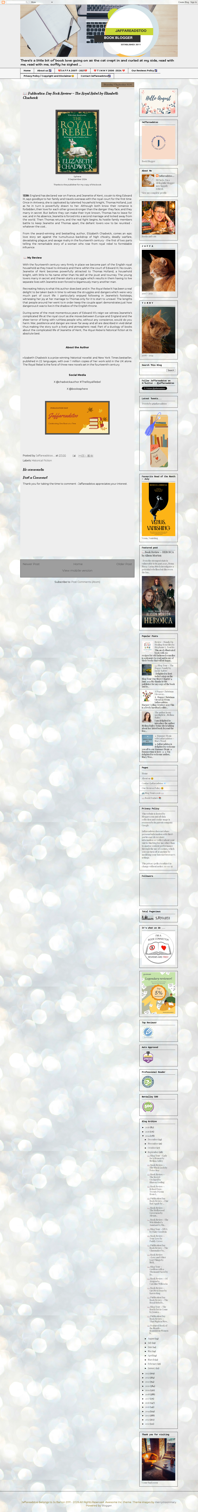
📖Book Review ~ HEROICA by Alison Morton (158, 553)
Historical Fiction (42, 460)
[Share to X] (85, 455)
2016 (147, 1402)
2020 (147, 1386)
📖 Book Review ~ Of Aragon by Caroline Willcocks (157, 1281)
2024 (147, 1135)
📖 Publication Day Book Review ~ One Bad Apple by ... (157, 1201)
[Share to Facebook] (88, 455)
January (152, 1368)
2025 (147, 1131)
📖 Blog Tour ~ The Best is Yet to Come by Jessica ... (157, 1309)
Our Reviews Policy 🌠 (144, 70)
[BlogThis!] (82, 455)
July (150, 1342)
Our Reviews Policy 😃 (153, 788)
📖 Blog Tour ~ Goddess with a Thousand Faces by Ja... (157, 1270)
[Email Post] (73, 455)
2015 (147, 1407)
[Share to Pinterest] (91, 455)
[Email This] (80, 455)
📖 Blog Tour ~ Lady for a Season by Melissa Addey (157, 1158)
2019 (147, 1390)
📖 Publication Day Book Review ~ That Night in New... (157, 1319)
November (153, 1143)
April (150, 1355)
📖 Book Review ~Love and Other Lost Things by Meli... (156, 1258)
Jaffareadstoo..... (166, 175)
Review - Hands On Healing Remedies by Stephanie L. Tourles (164, 645)
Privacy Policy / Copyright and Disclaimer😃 (49, 76)
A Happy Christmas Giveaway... (164, 693)
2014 (147, 1411)
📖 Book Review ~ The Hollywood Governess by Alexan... (156, 1211)
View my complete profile (154, 192)
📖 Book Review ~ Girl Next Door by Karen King (157, 1291)
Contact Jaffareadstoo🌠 (96, 76)
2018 (147, 1394)
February (152, 1363)
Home (27, 70)
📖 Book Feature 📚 (151, 798)
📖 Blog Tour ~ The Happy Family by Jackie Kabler (164, 668)
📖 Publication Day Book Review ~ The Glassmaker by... (157, 1248)
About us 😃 (147, 778)
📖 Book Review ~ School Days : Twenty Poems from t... (156, 1190)
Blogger (107, 1505)
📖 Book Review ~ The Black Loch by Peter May (157, 1168)
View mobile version (77, 570)
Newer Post (31, 564)
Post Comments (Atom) (85, 581)
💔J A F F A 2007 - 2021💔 (72, 70)
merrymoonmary (165, 1502)
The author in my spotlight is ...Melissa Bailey (164, 715)
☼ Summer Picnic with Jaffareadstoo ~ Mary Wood (164, 738)
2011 (147, 1423)
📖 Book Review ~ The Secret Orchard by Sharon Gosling (156, 1178)
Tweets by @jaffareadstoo (154, 403)
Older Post (124, 564)
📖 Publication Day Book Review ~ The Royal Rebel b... (157, 1300)
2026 (147, 1127)
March (151, 1359)
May (150, 1351)
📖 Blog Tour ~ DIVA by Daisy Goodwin (157, 1230)
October (152, 1147)
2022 (147, 1377)
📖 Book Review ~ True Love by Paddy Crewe (156, 1238)
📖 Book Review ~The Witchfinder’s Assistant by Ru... (157, 1222)
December (153, 1139)
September (153, 1152)
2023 (147, 1373)
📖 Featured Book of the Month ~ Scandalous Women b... (157, 1329)
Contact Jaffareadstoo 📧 (154, 783)
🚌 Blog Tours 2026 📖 (153, 793)
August (151, 1338)
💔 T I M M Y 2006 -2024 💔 (109, 70)
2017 (147, 1398)
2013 (147, 1415)
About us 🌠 (44, 70)
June (150, 1347)
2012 (147, 1419)
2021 (147, 1381)
